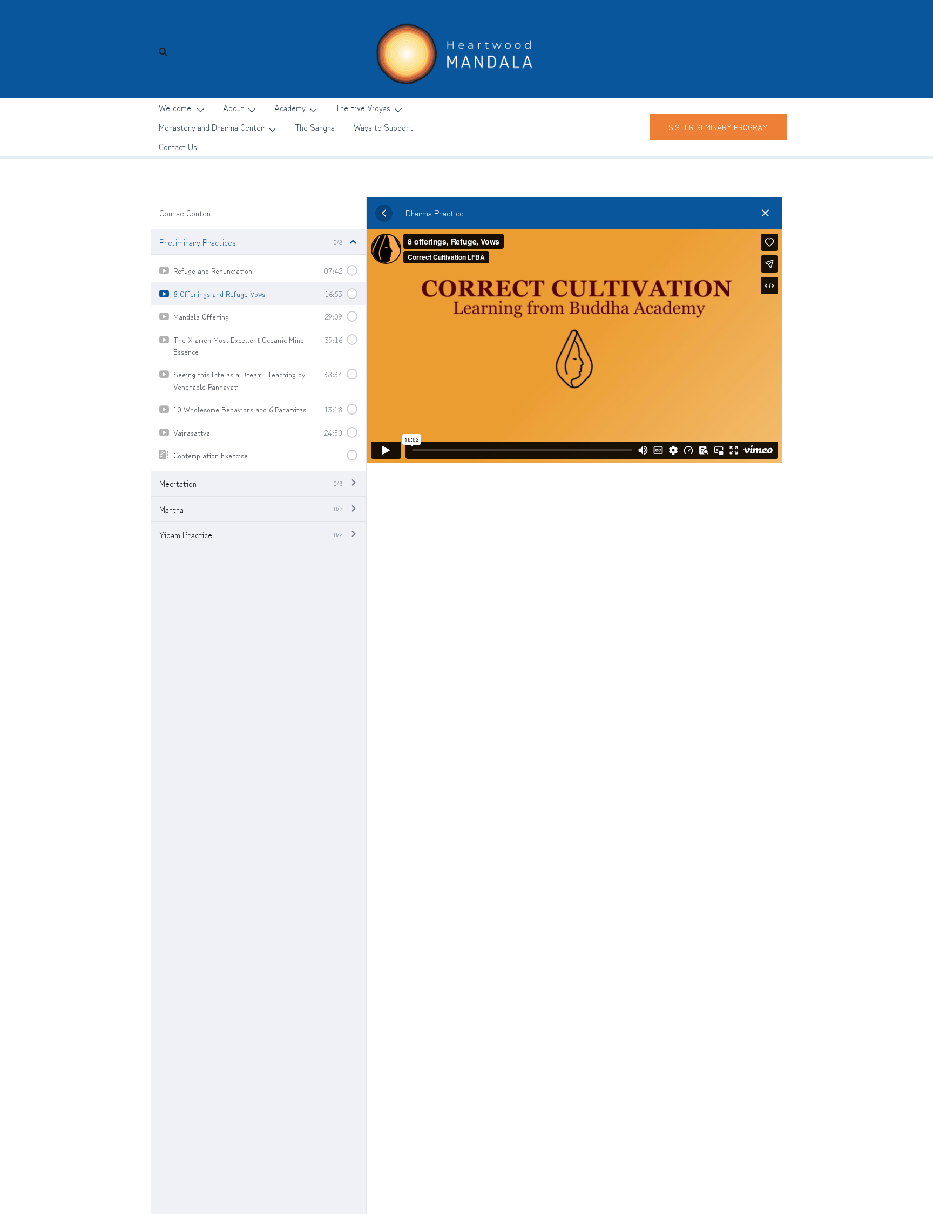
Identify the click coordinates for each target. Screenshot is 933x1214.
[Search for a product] (163, 51)
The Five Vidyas (362, 107)
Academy (290, 107)
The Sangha (315, 126)
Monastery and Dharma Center (212, 126)
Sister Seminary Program (718, 126)
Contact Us (178, 146)
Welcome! (176, 107)
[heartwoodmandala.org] (466, 49)
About (233, 107)
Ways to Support (383, 126)
